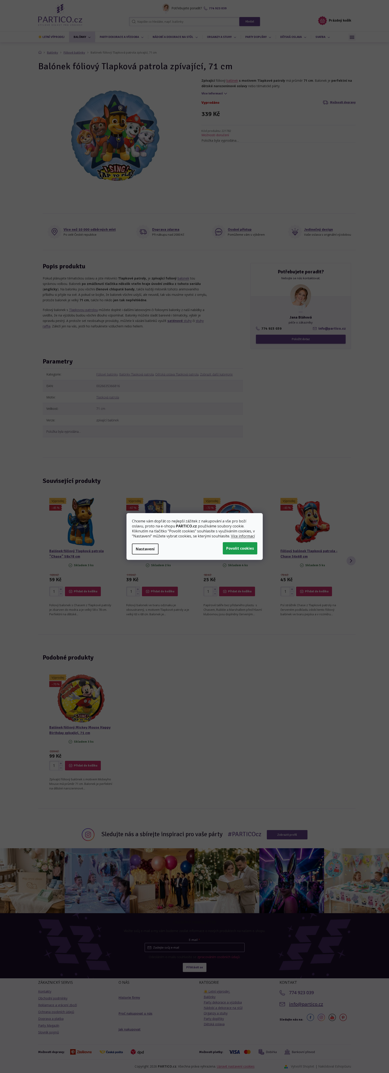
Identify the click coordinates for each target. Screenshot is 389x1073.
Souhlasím (240, 548)
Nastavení (145, 548)
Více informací (243, 536)
